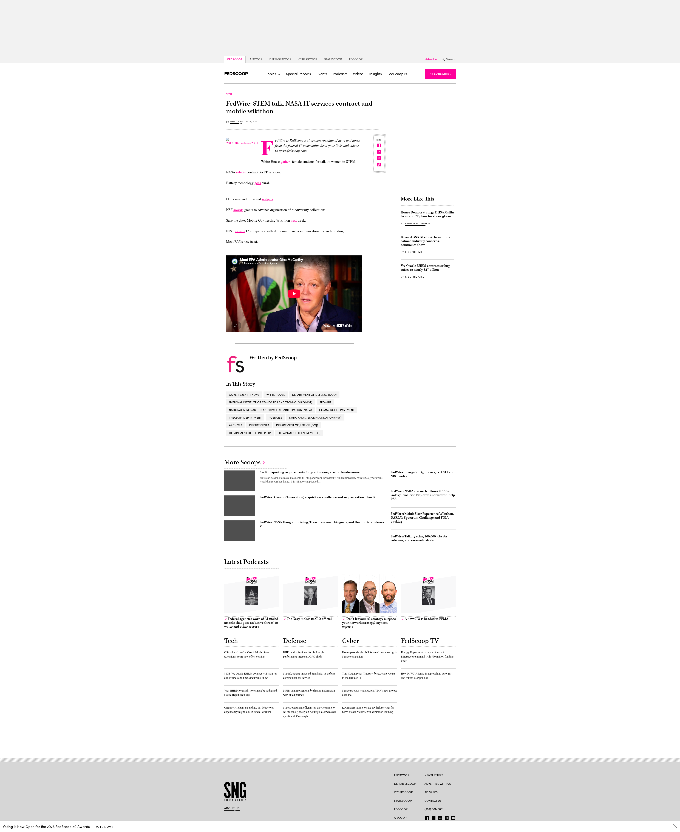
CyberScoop (307, 59)
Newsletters (433, 775)
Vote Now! (104, 826)
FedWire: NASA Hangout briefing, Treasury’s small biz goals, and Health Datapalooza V (322, 524)
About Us (232, 808)
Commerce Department (337, 410)
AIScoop (256, 59)
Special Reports (298, 73)
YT (452, 817)
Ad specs (431, 792)
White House (275, 394)
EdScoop (356, 59)
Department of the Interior (250, 433)
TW (433, 817)
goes (257, 182)
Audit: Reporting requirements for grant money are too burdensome (309, 472)
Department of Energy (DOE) (299, 433)
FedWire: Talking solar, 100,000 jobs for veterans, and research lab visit (419, 538)
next (294, 220)
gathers (286, 161)
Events (322, 73)
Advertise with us (437, 783)
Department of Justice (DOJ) (297, 425)
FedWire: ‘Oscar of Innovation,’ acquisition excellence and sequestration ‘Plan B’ (317, 497)
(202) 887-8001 (433, 809)
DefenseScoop (280, 59)
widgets (267, 199)
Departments (259, 425)
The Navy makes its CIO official (309, 619)
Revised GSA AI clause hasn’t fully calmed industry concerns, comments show (425, 241)
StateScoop (333, 59)
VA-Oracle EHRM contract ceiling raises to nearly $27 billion (425, 268)
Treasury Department (245, 417)
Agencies (275, 417)
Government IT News (244, 394)
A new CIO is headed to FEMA (426, 619)
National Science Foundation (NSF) (315, 417)
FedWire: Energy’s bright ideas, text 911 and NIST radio (423, 474)
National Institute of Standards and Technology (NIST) (270, 402)
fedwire (325, 402)
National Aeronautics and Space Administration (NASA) (270, 410)
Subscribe (442, 73)
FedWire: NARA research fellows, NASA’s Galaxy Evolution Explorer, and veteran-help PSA (423, 495)
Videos (358, 73)
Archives (235, 425)
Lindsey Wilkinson (417, 223)
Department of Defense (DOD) (314, 394)
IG (445, 817)
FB (426, 817)
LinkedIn (440, 817)
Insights (375, 73)
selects (241, 172)
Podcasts (340, 73)
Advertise (431, 59)
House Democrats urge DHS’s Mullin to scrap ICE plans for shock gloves (427, 214)
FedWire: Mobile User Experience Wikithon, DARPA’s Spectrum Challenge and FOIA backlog (422, 518)
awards (238, 209)
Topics (271, 73)
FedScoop (234, 59)
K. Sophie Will (414, 251)
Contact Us (432, 800)
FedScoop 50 (397, 73)
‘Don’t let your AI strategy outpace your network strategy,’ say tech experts (369, 623)
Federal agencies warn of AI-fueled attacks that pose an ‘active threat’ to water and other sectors (251, 623)
